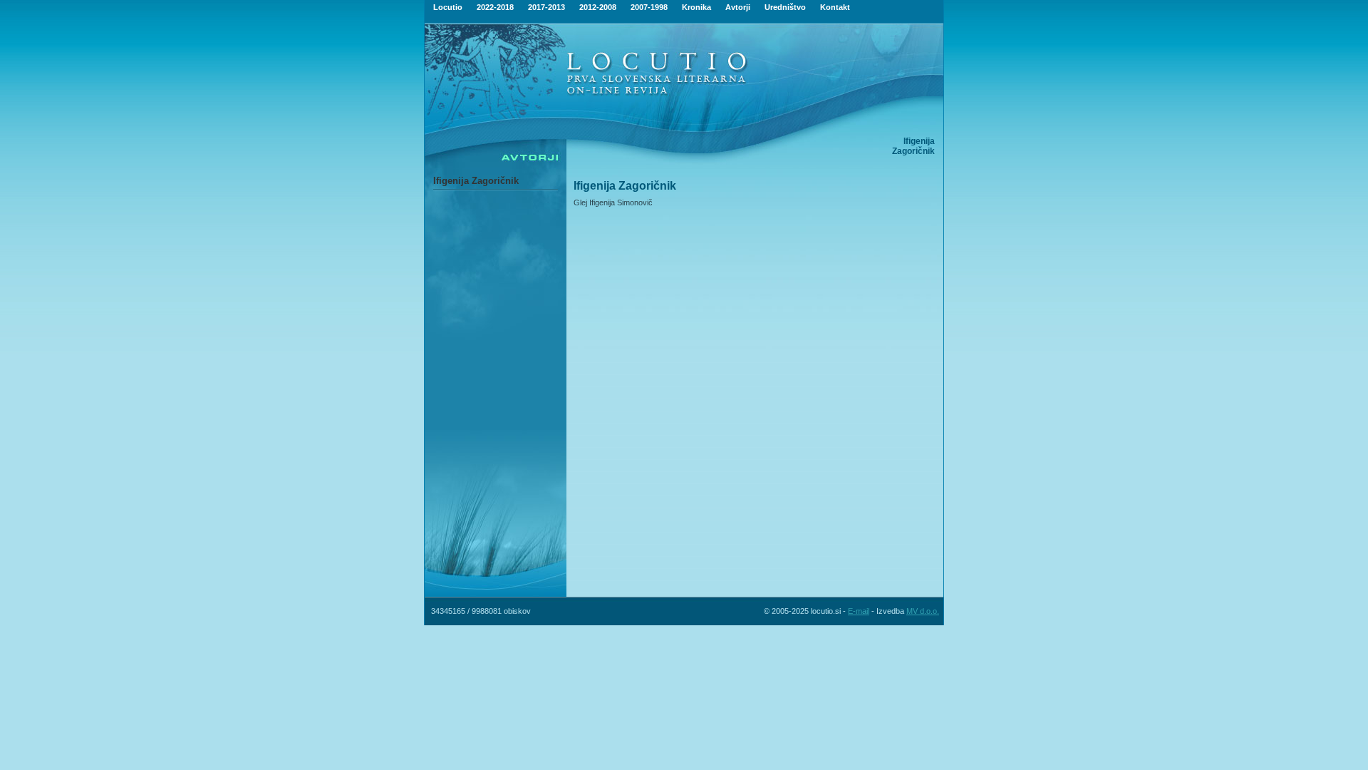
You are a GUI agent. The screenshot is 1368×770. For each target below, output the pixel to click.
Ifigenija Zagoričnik (476, 180)
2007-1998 (649, 7)
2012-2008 (597, 7)
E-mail (858, 611)
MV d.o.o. (922, 611)
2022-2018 (495, 7)
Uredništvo (785, 7)
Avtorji (737, 7)
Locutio (447, 7)
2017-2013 (546, 7)
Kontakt (835, 7)
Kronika (696, 7)
